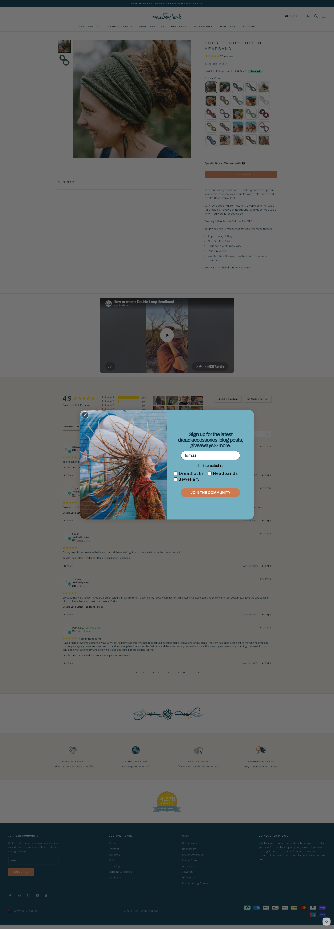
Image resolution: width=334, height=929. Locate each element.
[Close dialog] (85, 415)
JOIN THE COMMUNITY (210, 492)
